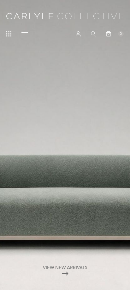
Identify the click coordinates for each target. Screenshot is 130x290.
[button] (115, 34)
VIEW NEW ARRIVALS (65, 268)
